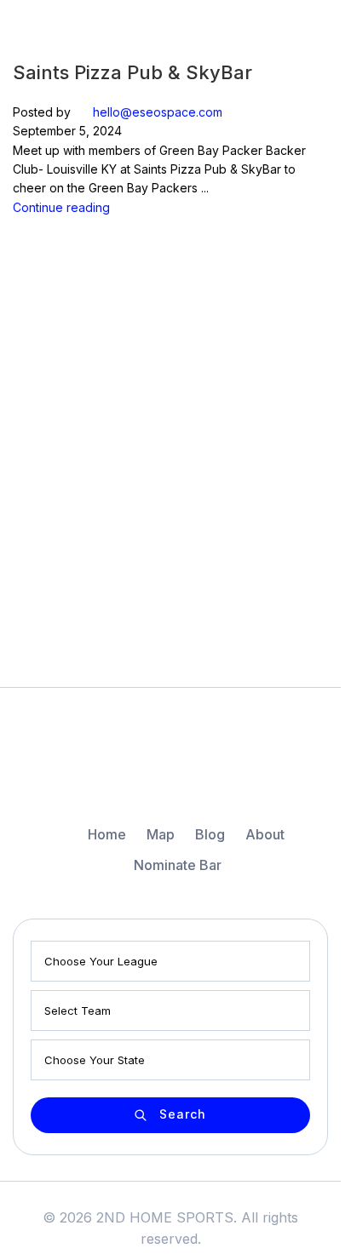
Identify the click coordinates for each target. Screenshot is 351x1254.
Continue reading (61, 207)
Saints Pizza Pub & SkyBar (132, 72)
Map (161, 834)
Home (107, 834)
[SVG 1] (170, 766)
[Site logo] (72, 28)
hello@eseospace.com (157, 112)
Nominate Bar (178, 864)
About (265, 834)
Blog (210, 834)
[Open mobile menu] (314, 30)
